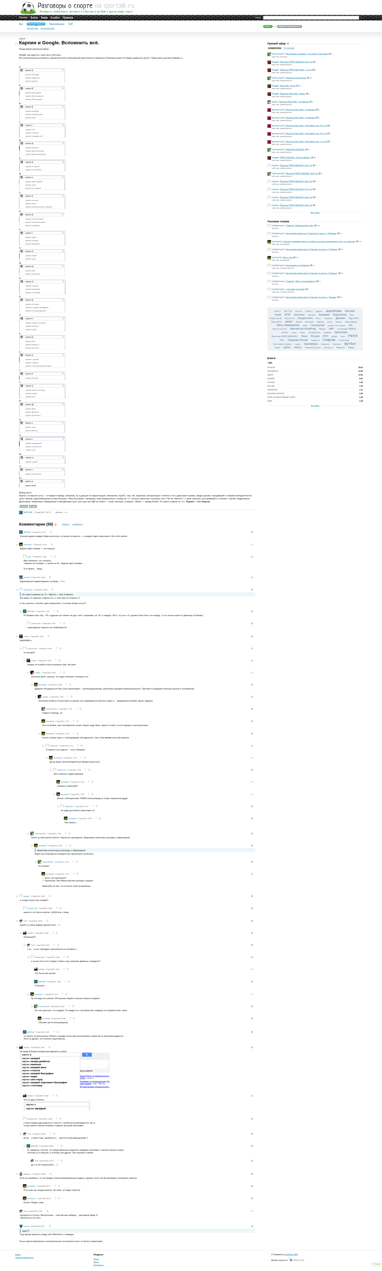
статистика (344, 340)
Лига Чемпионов (288, 325)
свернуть (66, 524)
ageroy (275, 101)
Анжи (278, 314)
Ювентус (340, 347)
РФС (282, 340)
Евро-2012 (276, 321)
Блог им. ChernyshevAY (282, 65)
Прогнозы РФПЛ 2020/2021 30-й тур (296, 165)
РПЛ (325, 336)
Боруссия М (290, 318)
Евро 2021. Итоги (287, 85)
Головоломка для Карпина (297, 265)
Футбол (275, 228)
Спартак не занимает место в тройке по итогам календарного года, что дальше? (318, 241)
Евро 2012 (354, 318)
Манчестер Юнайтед (303, 328)
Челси (297, 347)
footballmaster (278, 225)
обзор (293, 332)
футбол (350, 343)
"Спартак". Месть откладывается (300, 281)
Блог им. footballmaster (283, 268)
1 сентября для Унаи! (295, 289)
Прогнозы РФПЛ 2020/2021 (284, 336)
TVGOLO (308, 311)
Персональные (56, 24)
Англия (350, 311)
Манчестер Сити (280, 328)
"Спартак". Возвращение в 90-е (299, 225)
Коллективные (36, 24)
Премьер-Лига (314, 332)
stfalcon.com (297, 1260)
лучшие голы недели (336, 325)
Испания (309, 321)
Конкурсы (272, 390)
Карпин (23, 506)
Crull (25, 921)
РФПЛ (352, 335)
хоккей (277, 347)
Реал (304, 336)
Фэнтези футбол (275, 393)
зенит (289, 321)
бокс (352, 314)
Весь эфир (315, 212)
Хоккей (271, 379)
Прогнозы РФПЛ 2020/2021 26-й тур (296, 197)
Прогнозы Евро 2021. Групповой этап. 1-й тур (305, 141)
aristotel (30, 933)
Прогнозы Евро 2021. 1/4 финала (300, 109)
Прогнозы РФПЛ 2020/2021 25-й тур (296, 205)
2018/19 (298, 311)
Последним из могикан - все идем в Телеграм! (307, 53)
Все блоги (315, 405)
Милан (322, 328)
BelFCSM (28, 512)
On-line (271, 386)
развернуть (78, 524)
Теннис (271, 382)
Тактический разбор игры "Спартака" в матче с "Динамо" (311, 297)
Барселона (339, 314)
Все (21, 24)
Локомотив (317, 325)
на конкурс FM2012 (346, 328)
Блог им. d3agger (279, 57)
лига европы (351, 321)
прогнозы (341, 332)
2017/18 (288, 311)
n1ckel (26, 636)
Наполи (285, 332)
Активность (99, 1265)
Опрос (302, 332)
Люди (44, 17)
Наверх (377, 1263)
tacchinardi (27, 544)
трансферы (311, 344)
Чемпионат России (313, 347)
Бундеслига (305, 318)
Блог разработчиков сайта (281, 397)
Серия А (315, 340)
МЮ (331, 328)
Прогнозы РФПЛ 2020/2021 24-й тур (296, 61)
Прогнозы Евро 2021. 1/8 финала (300, 117)
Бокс (269, 401)
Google (33, 506)
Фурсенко (337, 344)
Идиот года (287, 257)
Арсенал (299, 314)
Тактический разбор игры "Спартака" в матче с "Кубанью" (311, 273)
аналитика (334, 310)
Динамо (340, 318)
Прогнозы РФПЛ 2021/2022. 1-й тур (296, 69)
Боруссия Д (275, 318)
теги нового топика (282, 343)
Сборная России (298, 340)
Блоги (34, 17)
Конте (329, 321)
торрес (298, 344)
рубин (334, 336)
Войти (268, 26)
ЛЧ (350, 325)
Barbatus (27, 1174)
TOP (70, 24)
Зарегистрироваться (289, 26)
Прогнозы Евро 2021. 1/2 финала (294, 101)
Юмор (22, 39)
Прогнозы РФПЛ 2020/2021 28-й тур (296, 181)
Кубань (339, 321)
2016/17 (277, 311)
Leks (29, 556)
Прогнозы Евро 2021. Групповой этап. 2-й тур (305, 133)
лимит (305, 325)
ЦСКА (287, 347)
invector (26, 1226)
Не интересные (47, 28)
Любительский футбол (296, 77)
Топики (23, 17)
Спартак (329, 339)
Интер (299, 321)
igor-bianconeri (278, 109)
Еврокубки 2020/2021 (295, 149)
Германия (328, 318)
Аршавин (312, 314)
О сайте (55, 17)
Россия (315, 336)
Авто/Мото (272, 371)
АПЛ (288, 314)
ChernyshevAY (51, 709)
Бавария (324, 314)
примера (327, 332)
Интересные (32, 28)
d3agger (275, 61)
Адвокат (319, 311)
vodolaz (37, 672)
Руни (343, 336)
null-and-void (35, 623)
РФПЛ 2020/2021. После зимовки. (295, 157)
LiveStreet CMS (291, 1254)
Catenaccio (28, 589)
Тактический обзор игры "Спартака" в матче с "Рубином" (311, 233)
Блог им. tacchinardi (281, 244)
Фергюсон (325, 344)
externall (27, 577)
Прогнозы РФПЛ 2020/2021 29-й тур (302, 173)
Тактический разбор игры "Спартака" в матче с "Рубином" (311, 249)
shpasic (26, 896)
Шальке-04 (328, 347)
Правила (68, 17)
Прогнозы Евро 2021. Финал (292, 93)
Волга (318, 318)
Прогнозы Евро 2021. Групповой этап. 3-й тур (305, 125)
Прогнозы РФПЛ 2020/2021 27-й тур (296, 189)
